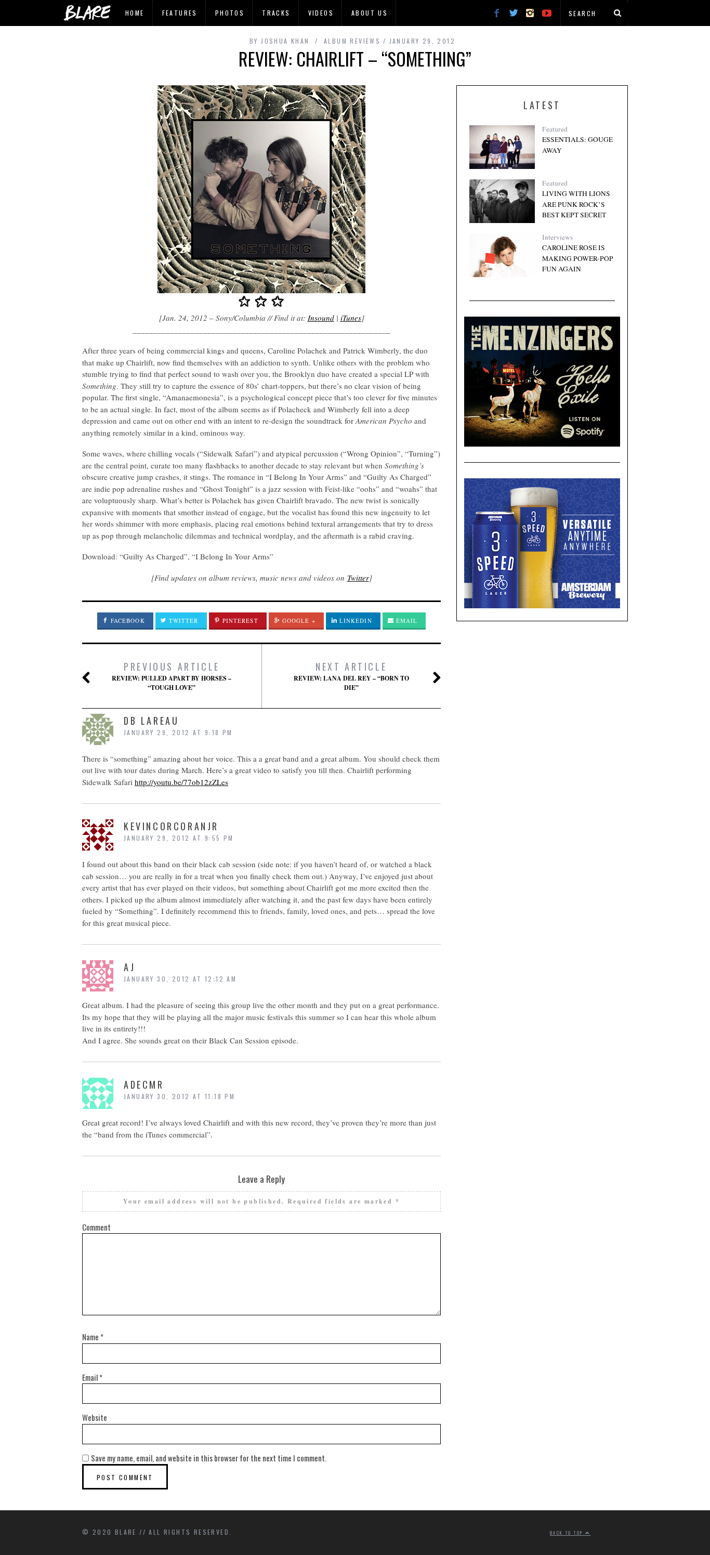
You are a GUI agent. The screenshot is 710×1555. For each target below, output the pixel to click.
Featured (555, 129)
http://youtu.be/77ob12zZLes (181, 782)
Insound (321, 317)
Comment (96, 1227)
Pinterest (239, 620)
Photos (229, 12)
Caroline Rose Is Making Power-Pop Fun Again (577, 258)
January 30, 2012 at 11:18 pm (179, 1096)
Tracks (276, 12)
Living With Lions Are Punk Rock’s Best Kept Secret (576, 204)
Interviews (557, 237)
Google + (297, 620)
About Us (369, 12)
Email (406, 620)
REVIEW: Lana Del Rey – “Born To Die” (351, 676)
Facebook (127, 620)
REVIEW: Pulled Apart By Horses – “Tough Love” (171, 676)
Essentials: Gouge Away (577, 144)
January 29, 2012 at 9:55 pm (179, 837)
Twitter (358, 577)
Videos (321, 12)
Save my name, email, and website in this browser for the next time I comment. (208, 1457)
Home (134, 12)
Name (92, 1336)
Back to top (567, 1533)
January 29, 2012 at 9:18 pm (178, 732)
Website (94, 1417)
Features (180, 12)
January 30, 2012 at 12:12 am (180, 978)
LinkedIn (354, 620)
